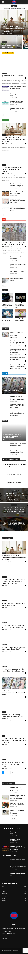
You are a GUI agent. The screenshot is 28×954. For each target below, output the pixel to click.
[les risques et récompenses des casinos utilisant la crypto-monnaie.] (20, 297)
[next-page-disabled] (5, 215)
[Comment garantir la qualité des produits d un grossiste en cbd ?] (14, 232)
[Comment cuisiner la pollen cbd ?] (5, 110)
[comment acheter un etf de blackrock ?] (20, 313)
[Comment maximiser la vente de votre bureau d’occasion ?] (14, 639)
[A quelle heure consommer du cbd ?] (5, 868)
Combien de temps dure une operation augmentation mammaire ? (12, 169)
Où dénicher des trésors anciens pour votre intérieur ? (13, 604)
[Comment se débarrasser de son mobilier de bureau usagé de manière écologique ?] (11, 42)
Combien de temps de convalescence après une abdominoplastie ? (16, 185)
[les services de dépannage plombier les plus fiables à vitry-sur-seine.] (5, 342)
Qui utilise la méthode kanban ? (13, 76)
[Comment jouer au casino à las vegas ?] (5, 95)
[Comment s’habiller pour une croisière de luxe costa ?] (5, 452)
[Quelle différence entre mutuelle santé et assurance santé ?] (5, 209)
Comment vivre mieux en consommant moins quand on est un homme (14, 139)
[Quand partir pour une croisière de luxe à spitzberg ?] (5, 445)
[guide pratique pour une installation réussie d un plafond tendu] (5, 334)
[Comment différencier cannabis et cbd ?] (5, 841)
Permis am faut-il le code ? (14, 474)
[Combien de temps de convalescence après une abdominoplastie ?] (5, 185)
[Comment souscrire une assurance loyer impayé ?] (5, 103)
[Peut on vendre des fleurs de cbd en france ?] (5, 258)
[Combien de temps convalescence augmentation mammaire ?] (5, 201)
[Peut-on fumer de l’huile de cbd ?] (5, 266)
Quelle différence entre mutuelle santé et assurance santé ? (17, 208)
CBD (3, 239)
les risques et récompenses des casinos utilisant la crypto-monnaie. (19, 305)
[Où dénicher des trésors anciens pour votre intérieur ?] (14, 524)
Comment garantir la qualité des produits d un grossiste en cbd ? (13, 243)
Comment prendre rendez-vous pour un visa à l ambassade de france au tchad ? (13, 436)
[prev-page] (3, 115)
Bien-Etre (4, 24)
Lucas (3, 77)
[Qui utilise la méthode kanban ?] (14, 65)
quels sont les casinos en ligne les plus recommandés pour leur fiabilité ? (7, 305)
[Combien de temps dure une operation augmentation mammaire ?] (14, 159)
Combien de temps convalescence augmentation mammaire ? (17, 200)
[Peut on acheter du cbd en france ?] (5, 280)
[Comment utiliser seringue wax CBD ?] (5, 875)
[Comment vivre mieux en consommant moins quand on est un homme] (14, 22)
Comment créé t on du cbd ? (14, 482)
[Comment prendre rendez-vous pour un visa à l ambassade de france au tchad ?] (14, 432)
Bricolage (4, 688)
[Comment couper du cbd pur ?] (5, 861)
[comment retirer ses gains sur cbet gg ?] (7, 313)
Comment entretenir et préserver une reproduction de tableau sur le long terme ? (18, 398)
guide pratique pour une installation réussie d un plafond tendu (16, 334)
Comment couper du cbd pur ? (18, 859)
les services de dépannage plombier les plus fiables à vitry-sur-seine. (17, 342)
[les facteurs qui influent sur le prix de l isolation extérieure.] (5, 366)
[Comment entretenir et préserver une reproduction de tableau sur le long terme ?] (5, 398)
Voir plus (13, 818)
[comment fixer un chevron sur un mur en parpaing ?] (5, 359)
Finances (4, 300)
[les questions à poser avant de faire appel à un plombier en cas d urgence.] (5, 351)
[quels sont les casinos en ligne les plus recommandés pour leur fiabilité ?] (7, 297)
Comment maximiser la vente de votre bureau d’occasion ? (13, 648)
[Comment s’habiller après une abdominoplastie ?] (5, 193)
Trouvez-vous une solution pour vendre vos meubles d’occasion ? (13, 626)
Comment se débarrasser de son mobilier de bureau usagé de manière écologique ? (13, 581)
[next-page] (5, 115)
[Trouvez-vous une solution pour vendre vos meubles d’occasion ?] (14, 617)
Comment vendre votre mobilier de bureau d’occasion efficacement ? (14, 670)
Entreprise (4, 42)
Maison (3, 735)
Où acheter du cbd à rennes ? (17, 271)
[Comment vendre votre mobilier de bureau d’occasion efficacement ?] (14, 661)
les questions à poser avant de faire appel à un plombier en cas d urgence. (18, 351)
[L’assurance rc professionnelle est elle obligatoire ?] (5, 88)
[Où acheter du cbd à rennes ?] (5, 273)
